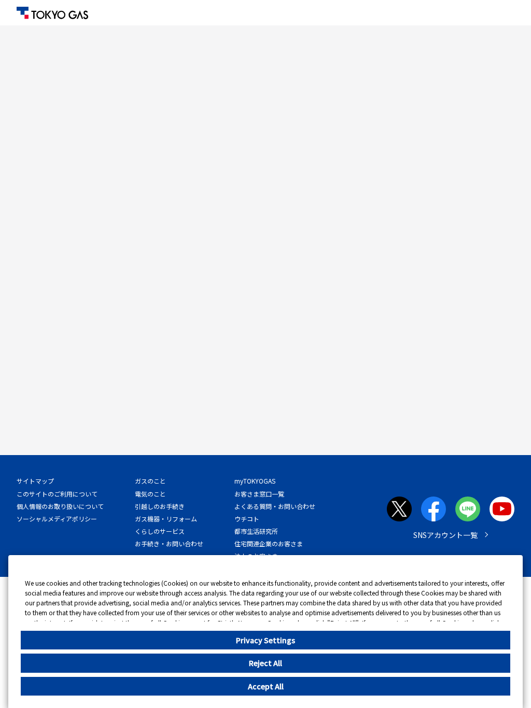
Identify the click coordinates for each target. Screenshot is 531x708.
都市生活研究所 (256, 531)
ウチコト (246, 518)
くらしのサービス (160, 531)
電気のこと (150, 493)
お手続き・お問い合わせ (169, 543)
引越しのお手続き (160, 506)
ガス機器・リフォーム (166, 518)
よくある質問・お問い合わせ (274, 506)
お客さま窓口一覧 (259, 493)
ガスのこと (150, 480)
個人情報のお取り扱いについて (60, 506)
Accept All (266, 686)
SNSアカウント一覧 (445, 535)
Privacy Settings (265, 640)
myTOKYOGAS (254, 480)
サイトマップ (35, 480)
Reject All (265, 663)
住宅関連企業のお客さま (268, 543)
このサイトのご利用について (57, 493)
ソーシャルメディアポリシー (57, 518)
